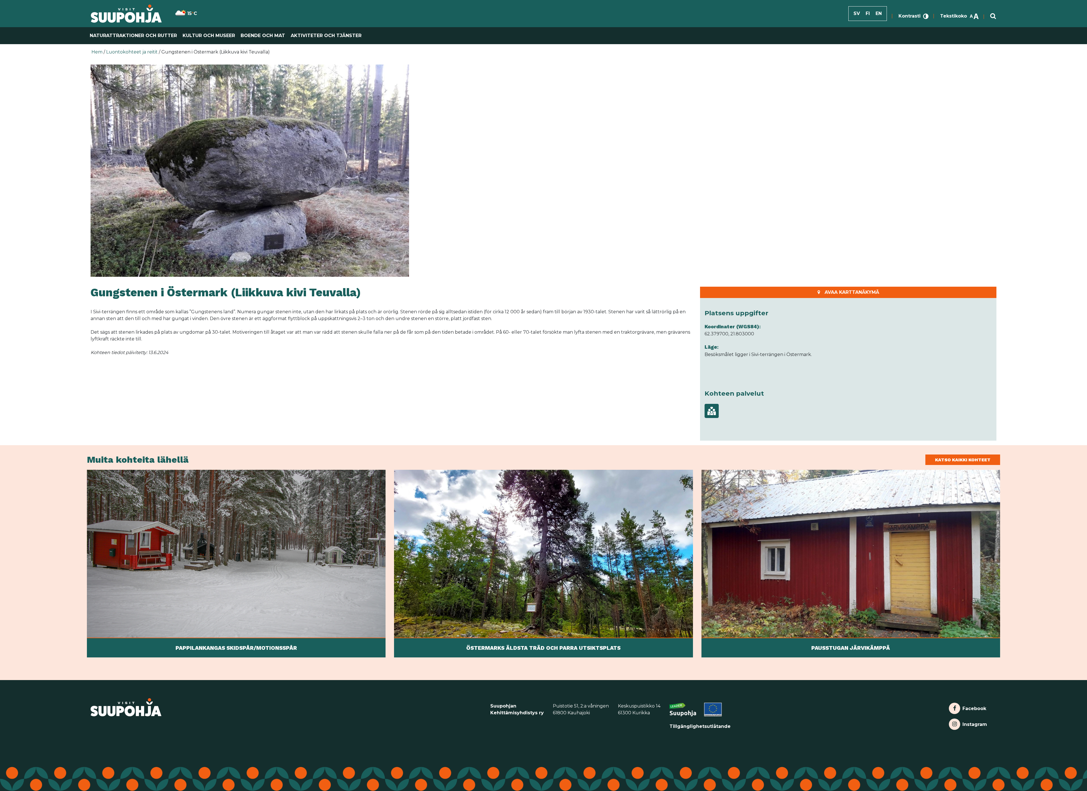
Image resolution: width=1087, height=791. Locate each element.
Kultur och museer (209, 35)
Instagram (974, 723)
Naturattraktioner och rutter (133, 35)
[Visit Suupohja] (126, 14)
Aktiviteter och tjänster (326, 35)
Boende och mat (263, 35)
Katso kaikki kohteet (962, 459)
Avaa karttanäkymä (852, 292)
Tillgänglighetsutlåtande (700, 726)
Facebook (974, 707)
